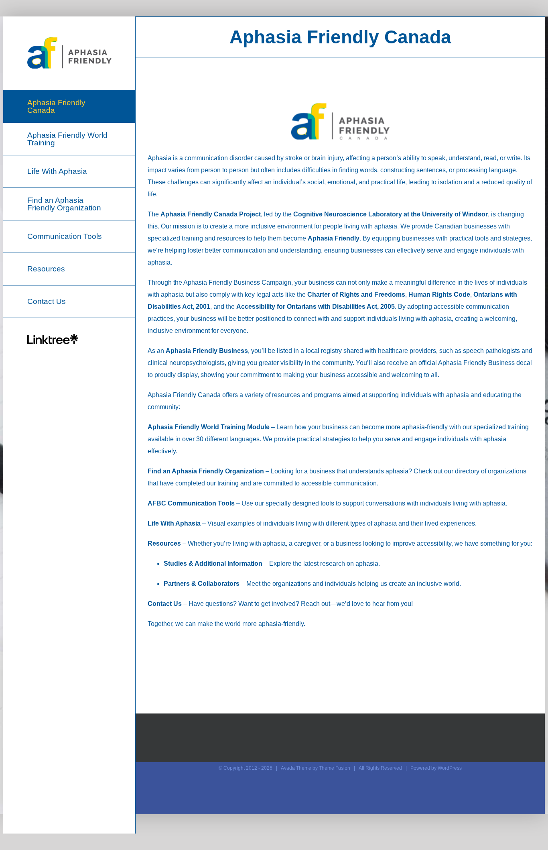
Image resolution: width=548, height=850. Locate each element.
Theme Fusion (334, 768)
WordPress (450, 768)
